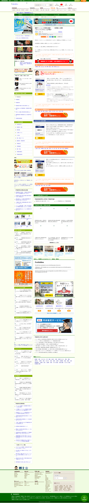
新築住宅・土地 (47, 488)
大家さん (46, 111)
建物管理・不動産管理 (21, 140)
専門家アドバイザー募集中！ (20, 72)
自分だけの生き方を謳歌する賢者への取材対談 (22, 170)
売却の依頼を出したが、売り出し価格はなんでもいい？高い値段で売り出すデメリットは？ (23, 394)
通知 (43, 111)
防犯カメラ (65, 489)
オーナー (57, 111)
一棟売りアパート (48, 481)
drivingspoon (44, 33)
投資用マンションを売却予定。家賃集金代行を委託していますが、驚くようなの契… (23, 338)
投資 (45, 148)
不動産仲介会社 (27, 474)
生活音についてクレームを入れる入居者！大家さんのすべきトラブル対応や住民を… (23, 296)
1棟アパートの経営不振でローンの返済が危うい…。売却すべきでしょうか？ (23, 379)
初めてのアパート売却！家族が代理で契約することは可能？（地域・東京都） (23, 399)
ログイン (60, 94)
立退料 (49, 185)
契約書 (37, 66)
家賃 (47, 66)
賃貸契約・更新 (19, 127)
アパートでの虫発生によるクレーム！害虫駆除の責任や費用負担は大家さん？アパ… (23, 313)
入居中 (37, 148)
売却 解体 (61, 362)
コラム (25, 484)
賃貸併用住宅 (47, 486)
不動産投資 (69, 14)
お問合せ (61, 496)
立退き (50, 111)
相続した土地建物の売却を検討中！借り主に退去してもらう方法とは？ (23, 328)
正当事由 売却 (37, 363)
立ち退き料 (66, 486)
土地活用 (15, 476)
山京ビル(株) (37, 133)
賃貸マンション (56, 66)
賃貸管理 (15, 475)
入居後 (70, 485)
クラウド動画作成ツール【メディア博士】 (70, 496)
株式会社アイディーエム (39, 89)
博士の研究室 (57, 5)
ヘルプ (36, 479)
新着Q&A (36, 475)
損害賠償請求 (61, 486)
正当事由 (42, 148)
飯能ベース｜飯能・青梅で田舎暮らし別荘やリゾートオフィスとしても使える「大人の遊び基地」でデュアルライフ (23, 345)
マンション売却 (56, 14)
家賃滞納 (18, 129)
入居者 (37, 185)
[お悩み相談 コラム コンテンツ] (38, 5)
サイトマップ (33, 496)
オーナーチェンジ (44, 14)
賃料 (62, 111)
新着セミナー (26, 482)
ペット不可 (56, 485)
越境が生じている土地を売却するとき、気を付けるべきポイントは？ (23, 362)
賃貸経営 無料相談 (38, 476)
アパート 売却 (67, 362)
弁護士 (25, 476)
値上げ (50, 66)
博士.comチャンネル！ (50, 497)
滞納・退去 (16, 474)
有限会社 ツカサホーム (39, 170)
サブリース (60, 490)
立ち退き (18, 135)
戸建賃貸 (46, 487)
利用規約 (22, 496)
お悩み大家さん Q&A (38, 473)
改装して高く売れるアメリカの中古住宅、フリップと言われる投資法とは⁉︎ (23, 358)
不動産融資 (19, 146)
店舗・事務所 (47, 485)
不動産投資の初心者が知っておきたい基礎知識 (23, 239)
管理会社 (25, 473)
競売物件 (56, 489)
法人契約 (70, 486)
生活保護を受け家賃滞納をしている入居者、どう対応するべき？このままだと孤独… (23, 307)
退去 (36, 111)
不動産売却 (20, 14)
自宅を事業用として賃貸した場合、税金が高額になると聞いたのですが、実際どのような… (23, 247)
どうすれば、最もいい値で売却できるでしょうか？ (23, 324)
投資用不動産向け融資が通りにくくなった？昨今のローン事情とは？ (23, 243)
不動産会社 (19, 143)
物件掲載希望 (17, 496)
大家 (39, 66)
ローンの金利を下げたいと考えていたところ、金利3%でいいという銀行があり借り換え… (23, 352)
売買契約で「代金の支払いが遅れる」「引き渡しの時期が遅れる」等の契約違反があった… (23, 234)
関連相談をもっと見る (54, 242)
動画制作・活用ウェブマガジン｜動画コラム (19, 497)
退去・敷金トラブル (20, 138)
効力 (44, 185)
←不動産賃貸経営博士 (4, 0)
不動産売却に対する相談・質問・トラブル (42, 201)
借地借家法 (66, 148)
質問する (66, 5)
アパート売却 (32, 14)
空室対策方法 (19, 124)
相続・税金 (36, 482)
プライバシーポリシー (45, 496)
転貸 (67, 485)
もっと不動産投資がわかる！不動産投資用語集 (63, 201)
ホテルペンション (48, 491)
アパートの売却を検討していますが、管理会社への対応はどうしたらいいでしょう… (23, 333)
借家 (47, 148)
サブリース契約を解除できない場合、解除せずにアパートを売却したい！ (23, 320)
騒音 (64, 485)
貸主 (54, 111)
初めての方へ (71, 5)
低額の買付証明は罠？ (25, 365)
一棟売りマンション (48, 482)
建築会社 (25, 475)
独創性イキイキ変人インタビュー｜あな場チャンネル (20, 499)
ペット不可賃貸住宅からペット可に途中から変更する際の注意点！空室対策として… (23, 302)
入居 (54, 148)
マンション (42, 66)
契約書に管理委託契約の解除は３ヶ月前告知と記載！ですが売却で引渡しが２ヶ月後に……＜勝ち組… (23, 389)
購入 (46, 475)
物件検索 (46, 479)
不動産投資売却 (19, 154)
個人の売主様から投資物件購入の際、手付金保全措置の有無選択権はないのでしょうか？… (23, 253)
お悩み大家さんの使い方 (39, 474)
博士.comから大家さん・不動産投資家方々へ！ (24, 35)
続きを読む (48, 85)
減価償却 (56, 490)
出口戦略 (60, 489)
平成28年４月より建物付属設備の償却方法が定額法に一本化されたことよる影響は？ (23, 383)
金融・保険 (36, 484)
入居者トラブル (19, 132)
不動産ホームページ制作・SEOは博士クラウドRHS (62, 497)
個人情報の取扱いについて (54, 496)
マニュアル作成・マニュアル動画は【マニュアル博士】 (36, 497)
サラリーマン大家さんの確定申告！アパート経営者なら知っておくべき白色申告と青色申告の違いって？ (23, 185)
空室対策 (15, 473)
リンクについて (38, 496)
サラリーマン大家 (67, 490)
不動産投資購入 (19, 151)
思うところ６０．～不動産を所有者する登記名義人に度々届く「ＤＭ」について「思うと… (23, 371)
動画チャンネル (27, 485)
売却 (52, 66)
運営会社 (13, 496)
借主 (60, 111)
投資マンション (47, 480)
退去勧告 (69, 489)
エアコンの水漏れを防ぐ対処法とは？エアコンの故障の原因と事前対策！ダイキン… (23, 291)
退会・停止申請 (27, 496)
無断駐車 (56, 486)
